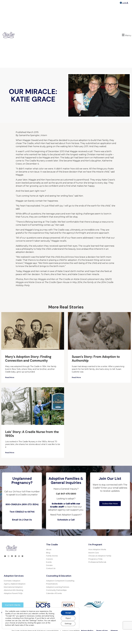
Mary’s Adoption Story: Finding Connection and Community (28, 359)
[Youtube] (5, 556)
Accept (68, 613)
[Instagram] (19, 556)
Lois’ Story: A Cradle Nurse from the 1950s (32, 434)
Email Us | (17, 520)
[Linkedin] (15, 556)
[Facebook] (12, 556)
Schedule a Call (66, 520)
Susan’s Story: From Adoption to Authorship (96, 359)
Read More (9, 377)
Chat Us (27, 520)
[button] (126, 35)
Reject (68, 618)
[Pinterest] (22, 556)
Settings (68, 623)
